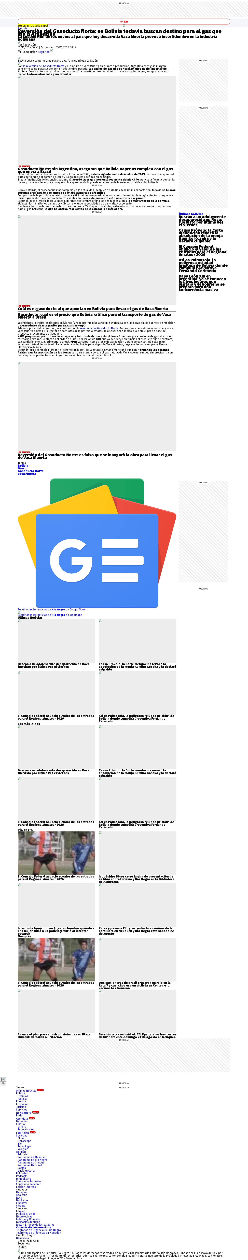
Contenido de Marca (28, 1184)
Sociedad (21, 1135)
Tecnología (24, 1146)
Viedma (20, 1205)
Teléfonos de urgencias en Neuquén (38, 1232)
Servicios (21, 1109)
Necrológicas (24, 1216)
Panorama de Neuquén (32, 1157)
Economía (22, 1104)
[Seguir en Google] (19, 63)
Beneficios (22, 1238)
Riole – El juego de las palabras (35, 1224)
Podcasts (21, 1176)
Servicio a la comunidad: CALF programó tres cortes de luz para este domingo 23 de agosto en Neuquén (137, 1036)
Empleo (20, 1211)
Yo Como (23, 1149)
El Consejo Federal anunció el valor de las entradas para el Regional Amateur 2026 (203, 250)
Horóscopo (24, 1141)
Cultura (20, 1124)
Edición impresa (26, 1186)
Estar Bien (25, 1132)
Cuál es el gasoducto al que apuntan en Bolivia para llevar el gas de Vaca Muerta (93, 308)
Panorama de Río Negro (32, 1159)
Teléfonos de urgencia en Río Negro (38, 1230)
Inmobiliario (23, 1178)
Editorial (23, 1154)
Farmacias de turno (28, 1222)
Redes (20, 1115)
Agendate (25, 1118)
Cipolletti (21, 1203)
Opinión (21, 1151)
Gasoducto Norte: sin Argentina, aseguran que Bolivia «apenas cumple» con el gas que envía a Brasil (95, 170)
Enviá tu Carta (26, 1170)
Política (20, 1093)
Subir (22, 1247)
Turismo (21, 1106)
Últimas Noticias (29, 1090)
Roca (19, 1197)
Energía (22, 28)
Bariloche (22, 1200)
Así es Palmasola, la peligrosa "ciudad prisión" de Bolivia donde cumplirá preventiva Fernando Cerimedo (136, 718)
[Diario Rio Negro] (19, 1250)
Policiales (22, 1173)
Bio (20, 1143)
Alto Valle (21, 1195)
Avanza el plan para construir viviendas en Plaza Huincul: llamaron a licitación (54, 1036)
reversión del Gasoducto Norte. (100, 328)
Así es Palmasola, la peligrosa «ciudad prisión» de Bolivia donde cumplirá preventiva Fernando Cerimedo (203, 265)
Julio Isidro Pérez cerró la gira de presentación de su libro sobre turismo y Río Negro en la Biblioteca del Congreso (136, 879)
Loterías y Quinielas (28, 1219)
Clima (21, 1138)
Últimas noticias (191, 214)
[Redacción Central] (19, 42)
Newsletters (27, 1112)
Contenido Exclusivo (28, 1181)
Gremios (23, 1096)
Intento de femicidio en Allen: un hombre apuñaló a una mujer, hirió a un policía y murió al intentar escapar (56, 931)
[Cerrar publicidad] (3, 1079)
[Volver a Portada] (124, 21)
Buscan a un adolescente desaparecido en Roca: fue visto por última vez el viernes (202, 220)
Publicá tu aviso (25, 1213)
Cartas (22, 1168)
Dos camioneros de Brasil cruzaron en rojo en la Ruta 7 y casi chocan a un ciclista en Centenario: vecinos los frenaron (135, 985)
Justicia (22, 1098)
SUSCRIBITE (33, 25)
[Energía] (124, 25)
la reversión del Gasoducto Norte (43, 66)
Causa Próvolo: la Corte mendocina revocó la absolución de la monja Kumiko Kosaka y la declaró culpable (201, 235)
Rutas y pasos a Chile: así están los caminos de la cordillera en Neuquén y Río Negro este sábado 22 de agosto (136, 931)
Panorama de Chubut (31, 1162)
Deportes (22, 1121)
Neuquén (21, 1192)
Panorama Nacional (30, 1165)
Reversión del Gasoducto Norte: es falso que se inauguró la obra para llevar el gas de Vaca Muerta (95, 456)
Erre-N (22, 1126)
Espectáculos (26, 1129)
